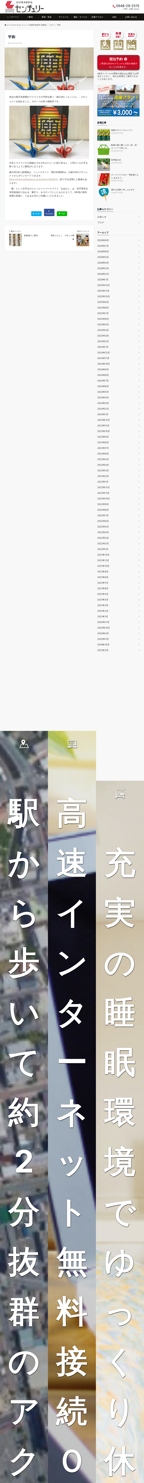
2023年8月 (103, 442)
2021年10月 (103, 566)
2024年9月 (103, 369)
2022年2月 (103, 543)
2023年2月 (103, 476)
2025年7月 (103, 313)
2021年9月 (102, 571)
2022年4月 (103, 532)
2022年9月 (103, 504)
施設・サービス (80, 17)
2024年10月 (103, 363)
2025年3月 (103, 335)
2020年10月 (103, 627)
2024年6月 (103, 386)
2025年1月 (102, 347)
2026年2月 (103, 274)
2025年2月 (103, 341)
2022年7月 (103, 515)
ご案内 (30, 17)
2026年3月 (103, 268)
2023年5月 (103, 459)
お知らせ (101, 216)
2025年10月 (103, 296)
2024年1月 (102, 414)
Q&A (114, 17)
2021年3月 (102, 605)
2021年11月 (103, 560)
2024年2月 (103, 408)
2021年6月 (102, 588)
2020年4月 (103, 633)
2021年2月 (102, 610)
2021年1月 (102, 616)
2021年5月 (102, 594)
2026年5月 (103, 257)
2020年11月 (103, 622)
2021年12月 (103, 554)
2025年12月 (103, 285)
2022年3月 (103, 537)
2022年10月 (103, 498)
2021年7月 (102, 582)
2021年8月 (102, 577)
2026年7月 (103, 245)
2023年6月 (103, 453)
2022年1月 (102, 549)
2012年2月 (102, 650)
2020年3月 (103, 639)
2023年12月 (103, 420)
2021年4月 (102, 599)
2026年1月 (102, 279)
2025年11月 (103, 290)
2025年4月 (103, 330)
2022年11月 (103, 493)
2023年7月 (103, 448)
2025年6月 (103, 318)
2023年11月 (103, 425)
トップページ (13, 17)
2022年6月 (103, 521)
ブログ (100, 222)
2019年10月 (103, 644)
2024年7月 (103, 380)
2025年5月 (103, 324)
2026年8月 (103, 240)
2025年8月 (103, 307)
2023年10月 (103, 431)
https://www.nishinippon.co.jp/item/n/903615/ (33, 179)
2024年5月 (103, 391)
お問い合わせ (131, 17)
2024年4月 (103, 397)
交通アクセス (97, 17)
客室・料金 (47, 17)
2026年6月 (103, 251)
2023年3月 (103, 470)
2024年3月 (103, 403)
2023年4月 (103, 464)
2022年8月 (103, 509)
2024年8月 (103, 375)
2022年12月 (103, 487)
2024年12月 (103, 352)
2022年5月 (103, 526)
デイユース (63, 17)
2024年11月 (103, 358)
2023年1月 (102, 481)
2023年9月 (103, 436)
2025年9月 (103, 302)
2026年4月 (103, 262)
